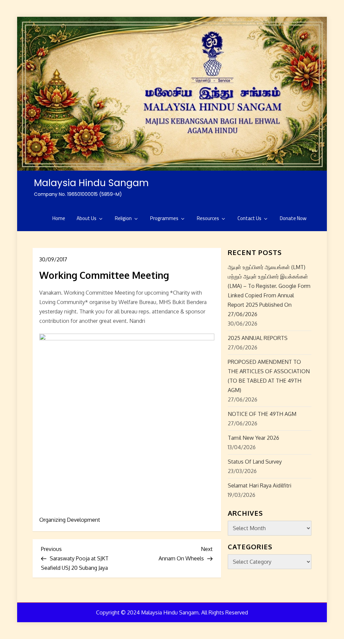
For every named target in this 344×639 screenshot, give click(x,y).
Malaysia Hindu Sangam (91, 182)
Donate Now (293, 218)
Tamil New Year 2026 (253, 437)
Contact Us (249, 218)
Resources (208, 218)
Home (58, 218)
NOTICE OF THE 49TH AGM (262, 414)
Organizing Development (69, 519)
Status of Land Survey (255, 461)
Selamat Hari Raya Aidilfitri (259, 485)
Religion (123, 218)
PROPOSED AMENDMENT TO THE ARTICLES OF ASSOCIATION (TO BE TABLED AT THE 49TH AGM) (269, 375)
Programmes (164, 218)
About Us (86, 218)
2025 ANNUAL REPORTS (258, 338)
